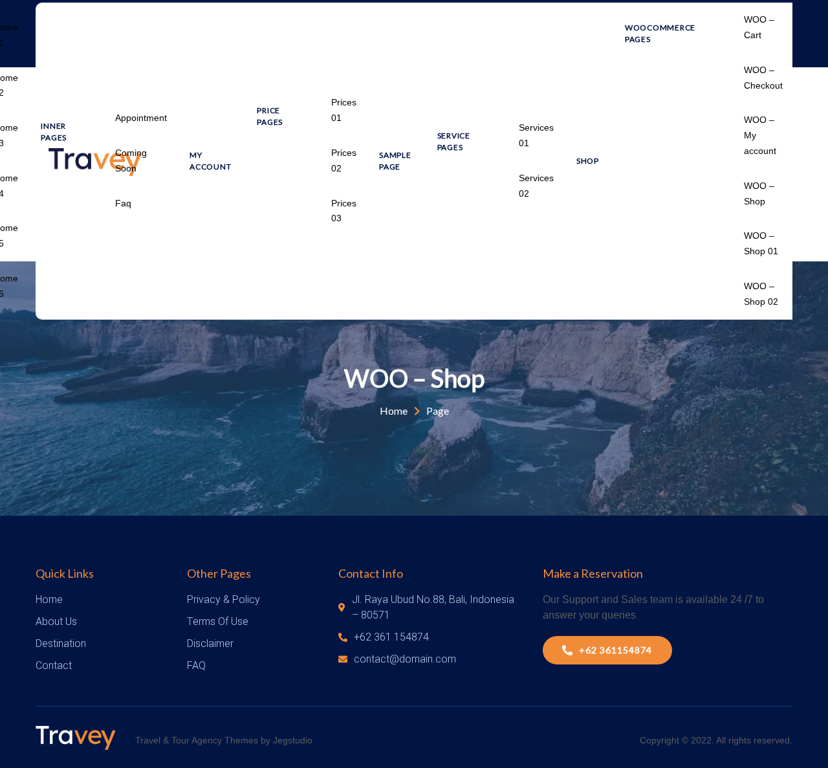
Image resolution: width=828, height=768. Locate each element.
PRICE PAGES (270, 116)
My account (210, 160)
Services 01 (536, 135)
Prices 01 (343, 110)
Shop (587, 161)
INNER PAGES (54, 131)
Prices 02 (343, 160)
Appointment (141, 118)
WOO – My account (760, 135)
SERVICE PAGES (453, 141)
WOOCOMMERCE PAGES (660, 33)
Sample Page (395, 160)
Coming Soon (131, 160)
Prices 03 (343, 211)
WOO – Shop (759, 193)
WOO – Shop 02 (761, 294)
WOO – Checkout (763, 78)
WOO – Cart (759, 27)
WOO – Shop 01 (761, 243)
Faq (123, 203)
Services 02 (536, 186)
